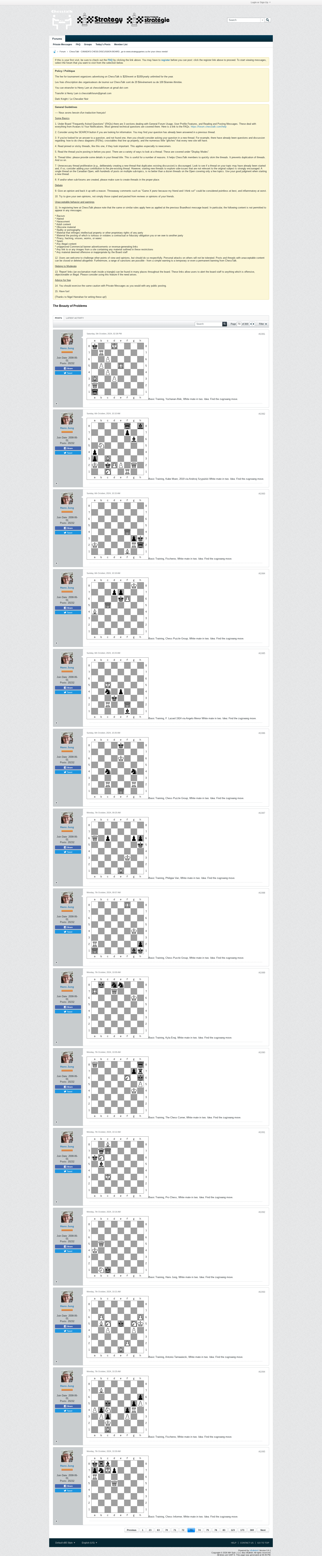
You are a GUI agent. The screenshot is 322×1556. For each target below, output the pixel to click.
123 (233, 1530)
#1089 (262, 972)
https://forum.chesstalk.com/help (208, 126)
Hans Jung (67, 348)
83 (224, 1530)
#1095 (262, 1451)
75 (207, 1530)
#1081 (262, 334)
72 (183, 1530)
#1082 (262, 414)
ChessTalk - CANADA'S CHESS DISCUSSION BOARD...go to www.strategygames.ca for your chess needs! (118, 51)
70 (166, 1530)
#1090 (262, 1052)
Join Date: (62, 357)
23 (150, 1530)
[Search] (267, 20)
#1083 (262, 493)
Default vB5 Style (64, 1542)
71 (174, 1530)
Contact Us (246, 1543)
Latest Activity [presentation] (75, 318)
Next (263, 1530)
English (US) (88, 1542)
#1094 (262, 1371)
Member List (120, 44)
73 (191, 1530)
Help (233, 1543)
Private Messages (62, 44)
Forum (63, 51)
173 (242, 1530)
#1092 (262, 1212)
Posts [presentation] (58, 318)
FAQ (78, 44)
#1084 (262, 573)
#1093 (262, 1292)
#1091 (262, 1132)
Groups (88, 44)
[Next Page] (253, 324)
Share (70, 368)
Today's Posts (103, 44)
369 (252, 1530)
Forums (57, 38)
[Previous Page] (251, 324)
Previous (131, 1530)
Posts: (63, 363)
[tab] (58, 317)
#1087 (262, 813)
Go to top (263, 1543)
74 (199, 1530)
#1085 (262, 653)
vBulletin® (254, 1550)
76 (215, 1530)
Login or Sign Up (259, 2)
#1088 (262, 893)
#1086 (262, 733)
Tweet (69, 372)
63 (158, 1530)
